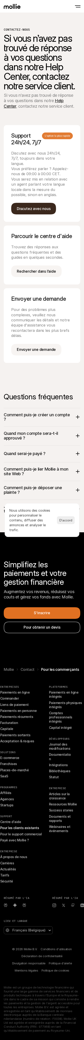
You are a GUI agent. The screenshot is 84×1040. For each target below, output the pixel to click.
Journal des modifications (59, 746)
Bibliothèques (59, 771)
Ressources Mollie (63, 804)
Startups (7, 805)
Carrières (7, 863)
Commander (9, 698)
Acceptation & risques (17, 741)
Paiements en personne (18, 711)
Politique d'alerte (60, 963)
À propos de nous (13, 857)
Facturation (9, 723)
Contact (28, 669)
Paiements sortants (15, 735)
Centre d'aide (10, 822)
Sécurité (6, 881)
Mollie (9, 669)
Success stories (61, 810)
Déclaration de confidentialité (41, 956)
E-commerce (9, 758)
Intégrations (58, 765)
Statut (54, 777)
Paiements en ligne (15, 692)
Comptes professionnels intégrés (61, 717)
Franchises (8, 764)
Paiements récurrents (16, 717)
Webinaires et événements (60, 829)
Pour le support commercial (21, 834)
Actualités (8, 869)
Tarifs (4, 875)
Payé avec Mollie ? (14, 840)
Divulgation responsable (29, 963)
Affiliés (5, 793)
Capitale (6, 729)
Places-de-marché (14, 770)
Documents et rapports (60, 818)
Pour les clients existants (19, 828)
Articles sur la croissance (59, 796)
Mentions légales (26, 970)
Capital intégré (60, 728)
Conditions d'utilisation (56, 949)
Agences (7, 799)
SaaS (4, 776)
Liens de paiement (14, 705)
